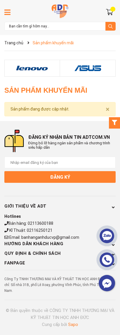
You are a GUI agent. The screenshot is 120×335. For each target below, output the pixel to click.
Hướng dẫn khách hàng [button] (33, 243)
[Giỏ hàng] (110, 11)
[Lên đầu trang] (109, 307)
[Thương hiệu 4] (88, 68)
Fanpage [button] (14, 263)
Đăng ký (60, 177)
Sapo (73, 324)
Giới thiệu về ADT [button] (25, 206)
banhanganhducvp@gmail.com (50, 237)
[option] (32, 68)
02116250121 (39, 230)
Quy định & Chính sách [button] (32, 253)
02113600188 (40, 223)
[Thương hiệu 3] (32, 68)
